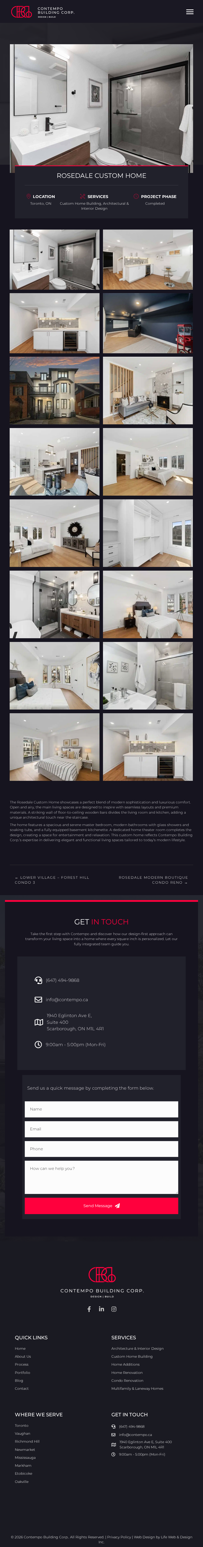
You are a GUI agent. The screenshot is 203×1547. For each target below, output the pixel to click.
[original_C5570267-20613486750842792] (55, 260)
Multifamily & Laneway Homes (137, 1388)
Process (21, 1364)
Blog (19, 1380)
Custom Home (46, 802)
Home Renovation (127, 1372)
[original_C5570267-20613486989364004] (55, 323)
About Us (23, 1356)
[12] (148, 462)
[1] (55, 390)
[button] (101, 1206)
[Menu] (190, 12)
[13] (55, 533)
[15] (55, 604)
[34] (148, 747)
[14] (148, 533)
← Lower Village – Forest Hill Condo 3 (52, 880)
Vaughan (22, 1433)
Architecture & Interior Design (137, 1348)
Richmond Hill (27, 1441)
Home (20, 1348)
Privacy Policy (119, 1537)
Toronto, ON (40, 203)
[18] (148, 676)
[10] (148, 390)
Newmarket (25, 1449)
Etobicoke (23, 1473)
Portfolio (22, 1372)
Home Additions (125, 1364)
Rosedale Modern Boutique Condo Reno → (153, 880)
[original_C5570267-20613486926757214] (148, 260)
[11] (55, 462)
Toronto (21, 1425)
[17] (55, 676)
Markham (23, 1465)
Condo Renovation (127, 1380)
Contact (22, 1388)
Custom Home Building (80, 203)
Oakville (21, 1481)
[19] (55, 747)
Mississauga (25, 1457)
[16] (148, 604)
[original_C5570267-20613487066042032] (148, 323)
